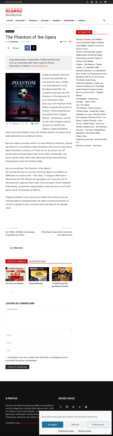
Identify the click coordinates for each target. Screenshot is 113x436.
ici (30, 66)
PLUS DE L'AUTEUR (37, 261)
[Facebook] (87, 2)
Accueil (10, 20)
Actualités (20, 20)
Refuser (75, 424)
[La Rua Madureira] (39, 274)
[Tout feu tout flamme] (16, 274)
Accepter (52, 424)
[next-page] (11, 291)
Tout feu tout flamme (14, 283)
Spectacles (18, 27)
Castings (44, 20)
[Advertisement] (71, 10)
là (35, 66)
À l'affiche (9, 280)
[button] (104, 20)
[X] (101, 2)
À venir (31, 280)
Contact (81, 20)
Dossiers (56, 20)
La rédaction (13, 42)
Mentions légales (84, 431)
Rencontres (69, 20)
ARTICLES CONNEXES (16, 261)
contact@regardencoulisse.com (35, 423)
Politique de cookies (66, 431)
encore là (43, 66)
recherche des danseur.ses (56, 233)
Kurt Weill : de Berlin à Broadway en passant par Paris (20, 233)
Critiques (33, 20)
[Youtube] (105, 2)
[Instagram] (92, 2)
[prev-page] (7, 291)
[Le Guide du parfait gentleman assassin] (62, 274)
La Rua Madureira (36, 283)
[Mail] (96, 2)
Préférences (98, 424)
